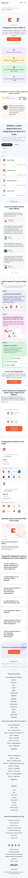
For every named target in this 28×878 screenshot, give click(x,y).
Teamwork (14, 682)
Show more (14, 748)
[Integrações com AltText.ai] (19, 506)
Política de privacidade (14, 851)
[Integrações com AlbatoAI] (9, 506)
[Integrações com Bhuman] (9, 511)
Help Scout (13, 707)
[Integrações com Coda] (3, 471)
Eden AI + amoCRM (14, 768)
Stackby (13, 712)
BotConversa (13, 704)
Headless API (14, 838)
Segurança (14, 858)
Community (14, 805)
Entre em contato (14, 861)
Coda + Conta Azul (14, 740)
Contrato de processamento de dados (14, 854)
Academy (14, 797)
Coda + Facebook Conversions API (14, 733)
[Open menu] (25, 2)
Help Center (14, 795)
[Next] (15, 272)
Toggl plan (13, 695)
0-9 (3, 664)
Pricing (14, 790)
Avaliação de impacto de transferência (14, 856)
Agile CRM (13, 701)
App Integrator (14, 800)
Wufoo (13, 709)
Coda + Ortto (14, 727)
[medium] (19, 845)
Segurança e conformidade (14, 828)
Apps (13, 8)
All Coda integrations (14, 725)
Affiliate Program (14, 807)
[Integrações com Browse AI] (14, 511)
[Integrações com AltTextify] (3, 511)
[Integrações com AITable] (3, 506)
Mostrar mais (14, 201)
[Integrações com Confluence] (9, 471)
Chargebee (14, 717)
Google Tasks (13, 714)
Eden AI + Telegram (14, 766)
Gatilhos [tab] (17, 144)
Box (13, 685)
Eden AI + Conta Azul (14, 771)
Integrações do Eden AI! (21, 185)
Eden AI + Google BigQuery (14, 773)
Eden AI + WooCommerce (14, 760)
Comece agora (14, 652)
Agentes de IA (14, 810)
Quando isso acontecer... (12, 409)
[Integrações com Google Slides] (19, 476)
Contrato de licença (14, 849)
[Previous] (12, 272)
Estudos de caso (14, 825)
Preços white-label (14, 823)
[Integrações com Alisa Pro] (14, 506)
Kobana (13, 680)
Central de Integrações (6, 8)
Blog (14, 792)
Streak (13, 687)
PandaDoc (13, 699)
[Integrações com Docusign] (3, 476)
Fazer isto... (8, 418)
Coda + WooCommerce (14, 730)
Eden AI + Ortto (14, 758)
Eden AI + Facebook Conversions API (14, 763)
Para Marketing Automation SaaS (14, 833)
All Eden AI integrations (14, 755)
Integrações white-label (14, 820)
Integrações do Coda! (21, 164)
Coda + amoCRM (14, 738)
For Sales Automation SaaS (14, 830)
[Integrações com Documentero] (19, 471)
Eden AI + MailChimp (14, 776)
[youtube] (15, 845)
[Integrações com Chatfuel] (19, 511)
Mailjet (13, 690)
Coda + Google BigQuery (14, 743)
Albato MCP (14, 835)
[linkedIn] (12, 845)
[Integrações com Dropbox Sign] (9, 476)
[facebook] (9, 845)
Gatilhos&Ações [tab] (7, 144)
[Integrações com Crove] (14, 471)
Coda (17, 8)
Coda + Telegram (14, 735)
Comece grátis (14, 39)
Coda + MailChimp (14, 746)
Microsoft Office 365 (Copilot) (14, 677)
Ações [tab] (4, 148)
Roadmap (14, 802)
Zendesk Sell (13, 693)
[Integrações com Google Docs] (14, 476)
